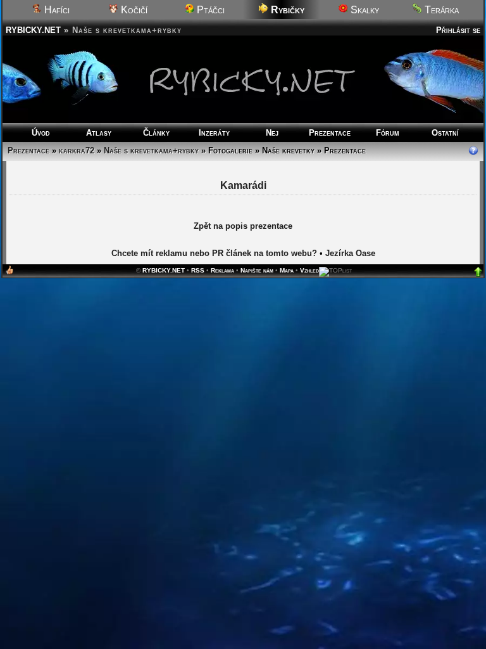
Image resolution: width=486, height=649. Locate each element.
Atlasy (98, 133)
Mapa (287, 270)
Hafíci (56, 9)
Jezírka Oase (350, 253)
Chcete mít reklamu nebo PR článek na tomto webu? (214, 253)
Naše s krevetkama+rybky (151, 150)
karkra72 (76, 150)
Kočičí (132, 9)
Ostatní (445, 133)
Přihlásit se (458, 30)
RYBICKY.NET (33, 30)
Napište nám (256, 270)
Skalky (363, 9)
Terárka (440, 9)
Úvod (41, 133)
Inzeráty (214, 133)
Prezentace (330, 133)
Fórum (387, 133)
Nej (272, 133)
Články (156, 133)
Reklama (222, 270)
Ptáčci (209, 9)
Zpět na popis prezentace (243, 226)
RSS (197, 270)
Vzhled (309, 270)
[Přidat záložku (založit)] (9, 272)
